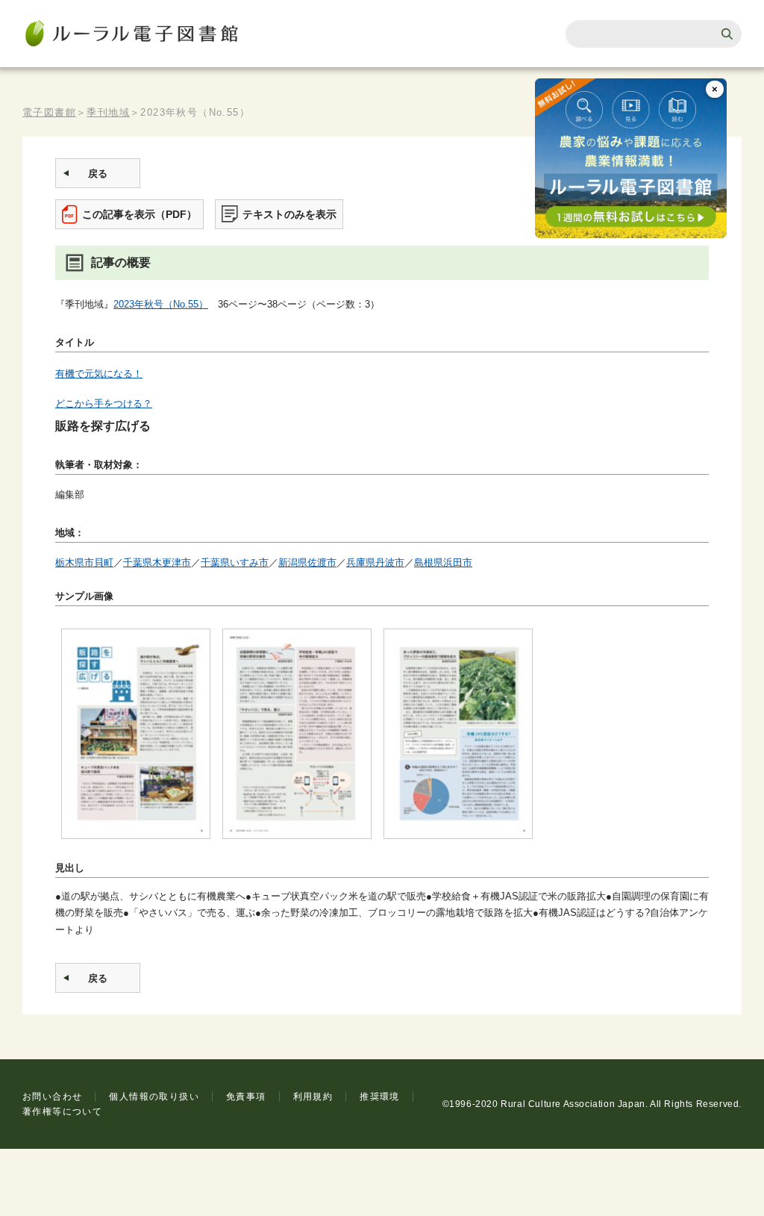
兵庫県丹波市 (375, 562)
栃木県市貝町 (84, 562)
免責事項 (246, 1096)
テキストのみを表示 (289, 214)
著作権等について (62, 1111)
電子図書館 (49, 112)
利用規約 (313, 1096)
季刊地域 (108, 112)
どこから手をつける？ (103, 403)
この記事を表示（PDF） (139, 214)
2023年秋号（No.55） (160, 304)
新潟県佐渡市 (307, 562)
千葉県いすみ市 (235, 562)
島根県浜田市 (443, 562)
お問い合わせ (52, 1096)
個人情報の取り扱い (154, 1096)
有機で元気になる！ (99, 373)
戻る (97, 173)
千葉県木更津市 (157, 562)
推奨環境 (380, 1096)
